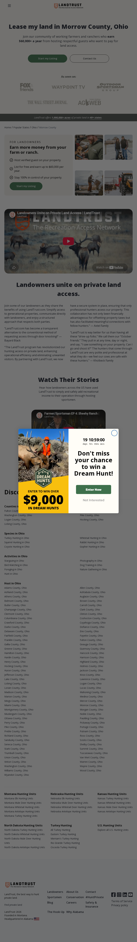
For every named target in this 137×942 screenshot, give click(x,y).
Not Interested (93, 500)
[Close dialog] (114, 433)
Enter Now (94, 489)
